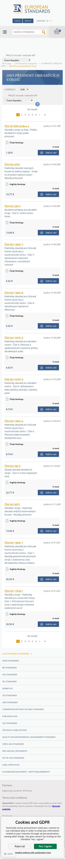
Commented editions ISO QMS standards (23, 709)
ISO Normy (27, 790)
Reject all (20, 846)
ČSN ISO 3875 (20, 509)
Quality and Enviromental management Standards (28, 737)
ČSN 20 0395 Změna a (21, 131)
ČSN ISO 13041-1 (20, 552)
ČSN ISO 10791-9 (21, 386)
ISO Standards (9, 695)
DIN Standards (9, 674)
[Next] (40, 114)
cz (47, 21)
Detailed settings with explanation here (32, 852)
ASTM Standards (10, 660)
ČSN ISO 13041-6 (20, 429)
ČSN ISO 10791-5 (21, 344)
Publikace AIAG (9, 716)
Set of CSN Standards (13, 758)
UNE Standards (10, 702)
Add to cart (51, 152)
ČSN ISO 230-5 (21, 211)
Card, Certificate (11, 764)
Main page (6, 63)
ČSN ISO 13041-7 (20, 254)
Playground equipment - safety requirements (26, 771)
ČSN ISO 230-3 (21, 471)
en (51, 21)
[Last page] (46, 114)
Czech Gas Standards (13, 744)
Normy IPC (7, 688)
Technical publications (14, 730)
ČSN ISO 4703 (21, 171)
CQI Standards (9, 723)
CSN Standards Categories (26, 63)
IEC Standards (9, 681)
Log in (17, 21)
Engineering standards (11, 790)
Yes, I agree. (45, 846)
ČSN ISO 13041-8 (20, 301)
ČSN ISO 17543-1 (20, 599)
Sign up (28, 21)
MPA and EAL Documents (14, 751)
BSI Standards (9, 667)
